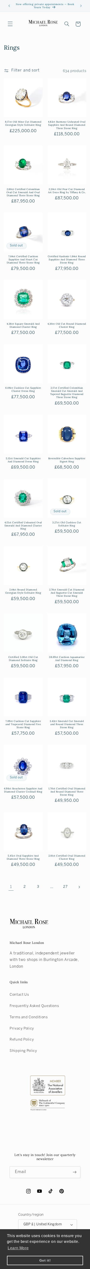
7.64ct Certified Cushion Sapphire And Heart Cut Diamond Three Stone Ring (23, 259)
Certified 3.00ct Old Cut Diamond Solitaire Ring (23, 658)
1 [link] (11, 887)
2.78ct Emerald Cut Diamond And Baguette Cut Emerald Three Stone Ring (66, 592)
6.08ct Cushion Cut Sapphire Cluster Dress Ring (23, 389)
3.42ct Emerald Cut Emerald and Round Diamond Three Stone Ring (67, 724)
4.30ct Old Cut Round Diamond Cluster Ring (67, 325)
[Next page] (78, 887)
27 (65, 886)
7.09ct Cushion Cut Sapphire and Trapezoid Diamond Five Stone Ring (23, 724)
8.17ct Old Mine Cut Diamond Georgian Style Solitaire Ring (23, 123)
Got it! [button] (45, 1260)
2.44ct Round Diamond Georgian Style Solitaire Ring (23, 591)
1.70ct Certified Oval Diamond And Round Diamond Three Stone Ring (66, 791)
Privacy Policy (22, 1028)
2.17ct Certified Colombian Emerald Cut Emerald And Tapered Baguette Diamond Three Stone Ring (67, 392)
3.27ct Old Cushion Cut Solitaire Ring (66, 524)
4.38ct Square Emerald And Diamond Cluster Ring (23, 325)
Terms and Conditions (29, 1017)
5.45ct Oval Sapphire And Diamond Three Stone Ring (23, 857)
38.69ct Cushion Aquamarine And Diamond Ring (66, 658)
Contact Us (19, 994)
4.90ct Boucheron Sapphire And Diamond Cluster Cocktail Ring (23, 790)
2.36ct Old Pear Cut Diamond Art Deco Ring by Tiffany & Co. (66, 191)
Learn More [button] (18, 1248)
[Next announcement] (81, 5)
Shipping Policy (23, 1051)
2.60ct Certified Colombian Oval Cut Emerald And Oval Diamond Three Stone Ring (23, 192)
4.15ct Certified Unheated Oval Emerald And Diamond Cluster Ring (23, 525)
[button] (10, 24)
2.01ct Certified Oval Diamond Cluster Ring (66, 857)
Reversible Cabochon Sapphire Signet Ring (66, 460)
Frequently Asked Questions (34, 1006)
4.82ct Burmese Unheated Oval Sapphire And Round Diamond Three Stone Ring (66, 125)
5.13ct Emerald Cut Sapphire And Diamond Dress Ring (23, 460)
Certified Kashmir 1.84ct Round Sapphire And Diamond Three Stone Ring (67, 259)
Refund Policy (22, 1039)
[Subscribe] (74, 1172)
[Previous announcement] (9, 5)
